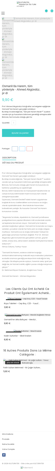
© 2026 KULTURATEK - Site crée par (17, 463)
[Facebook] (4, 455)
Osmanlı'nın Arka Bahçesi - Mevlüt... (20, 319)
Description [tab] (9, 157)
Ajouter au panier (20, 133)
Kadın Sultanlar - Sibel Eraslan (17, 335)
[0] (49, 13)
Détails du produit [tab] (13, 162)
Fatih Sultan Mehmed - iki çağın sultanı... (22, 367)
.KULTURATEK (38, 463)
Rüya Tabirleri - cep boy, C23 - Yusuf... (22, 303)
